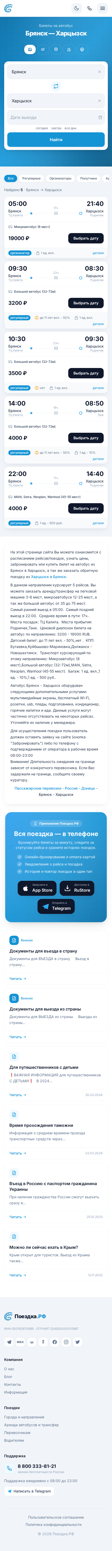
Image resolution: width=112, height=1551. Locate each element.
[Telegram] (9, 1342)
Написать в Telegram (32, 1491)
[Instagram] (66, 1342)
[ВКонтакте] (31, 1342)
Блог (8, 1376)
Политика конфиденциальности (54, 1524)
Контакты (12, 1384)
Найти (56, 139)
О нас (9, 1369)
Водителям (14, 1440)
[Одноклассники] (43, 1342)
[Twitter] (77, 1342)
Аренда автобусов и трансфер (31, 1425)
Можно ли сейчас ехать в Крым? (43, 1247)
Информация (15, 1392)
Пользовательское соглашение (56, 1517)
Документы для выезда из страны (45, 1009)
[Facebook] (54, 1342)
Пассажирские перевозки (38, 788)
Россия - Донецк (80, 788)
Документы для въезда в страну (43, 951)
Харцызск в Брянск (48, 576)
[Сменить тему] (76, 8)
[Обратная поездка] (56, 86)
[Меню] (102, 8)
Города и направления (24, 1417)
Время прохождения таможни (41, 1125)
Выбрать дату (85, 238)
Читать (15, 978)
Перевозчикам (17, 1432)
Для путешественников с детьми (43, 1067)
